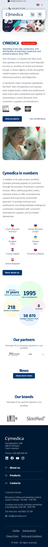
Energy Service (29, 530)
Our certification (37, 119)
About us (12, 467)
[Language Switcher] (41, 5)
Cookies (15, 530)
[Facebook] (12, 458)
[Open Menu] (39, 14)
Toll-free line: (19, 511)
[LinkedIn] (6, 458)
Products (12, 475)
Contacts (13, 483)
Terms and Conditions (32, 536)
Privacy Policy (12, 536)
